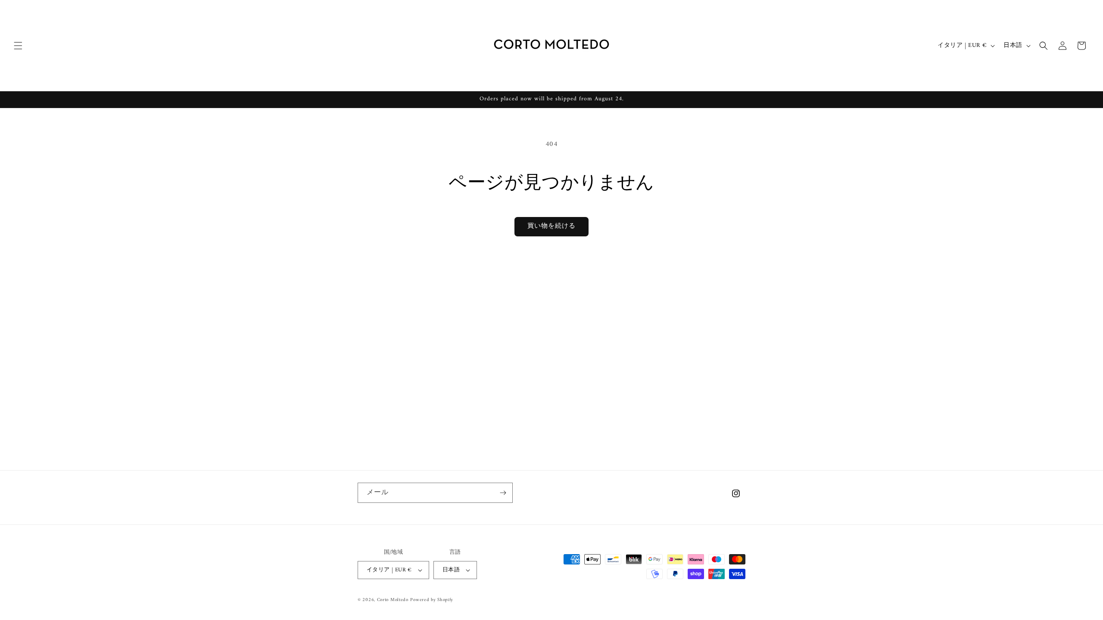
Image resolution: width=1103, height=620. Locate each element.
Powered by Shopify (431, 600)
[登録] (502, 493)
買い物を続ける (551, 226)
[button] (18, 45)
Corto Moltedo (392, 600)
